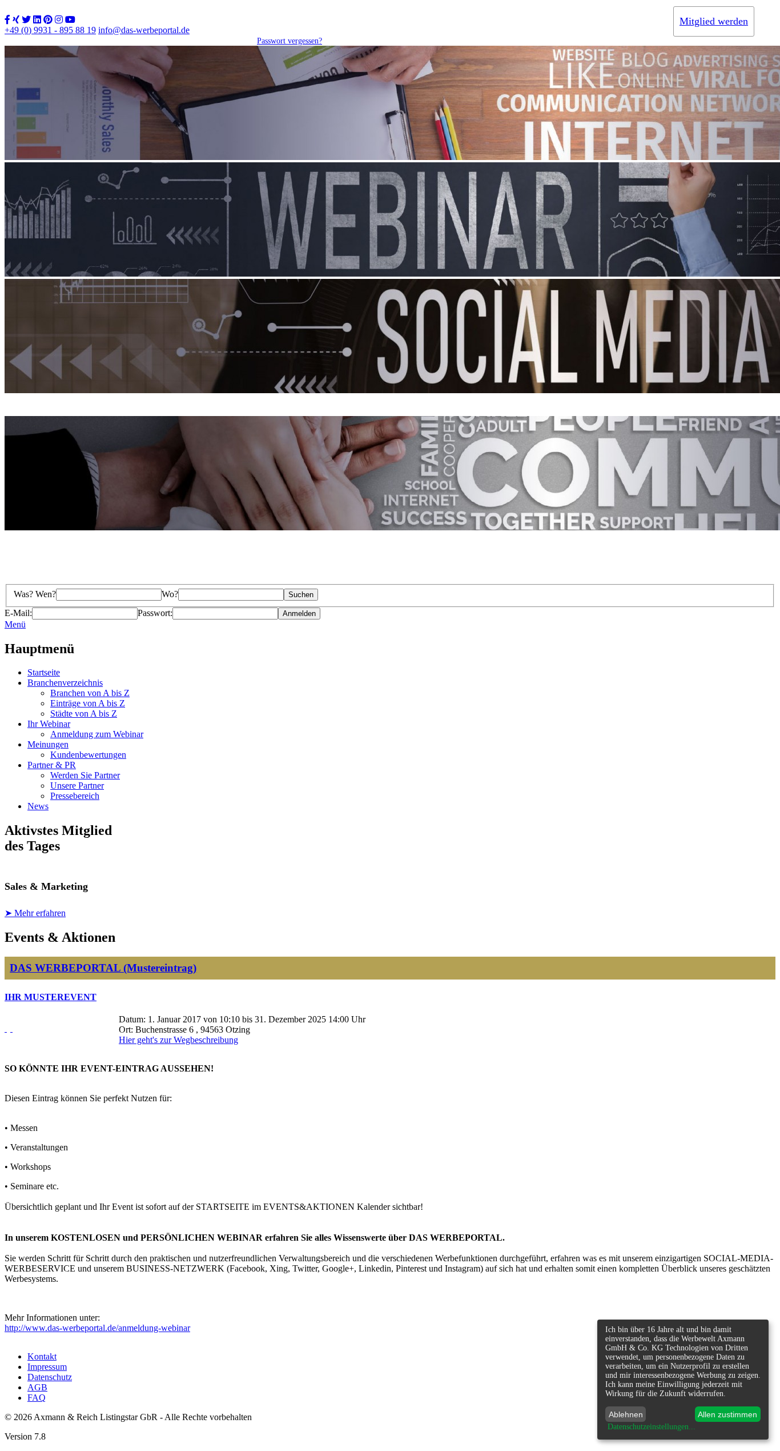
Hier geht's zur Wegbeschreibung (178, 1040)
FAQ (36, 1397)
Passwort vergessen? (289, 41)
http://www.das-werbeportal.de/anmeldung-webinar (97, 1328)
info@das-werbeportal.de (144, 30)
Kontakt (42, 1356)
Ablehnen (626, 1414)
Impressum (47, 1367)
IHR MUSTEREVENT (51, 997)
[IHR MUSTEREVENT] (6, 1028)
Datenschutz (49, 1377)
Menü (15, 624)
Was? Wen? (35, 594)
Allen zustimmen (727, 1414)
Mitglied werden (714, 21)
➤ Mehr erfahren (35, 913)
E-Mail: (18, 613)
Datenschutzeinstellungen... (651, 1426)
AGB (37, 1387)
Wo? (170, 594)
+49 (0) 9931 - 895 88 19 (50, 30)
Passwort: (155, 613)
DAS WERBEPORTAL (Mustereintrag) (103, 968)
